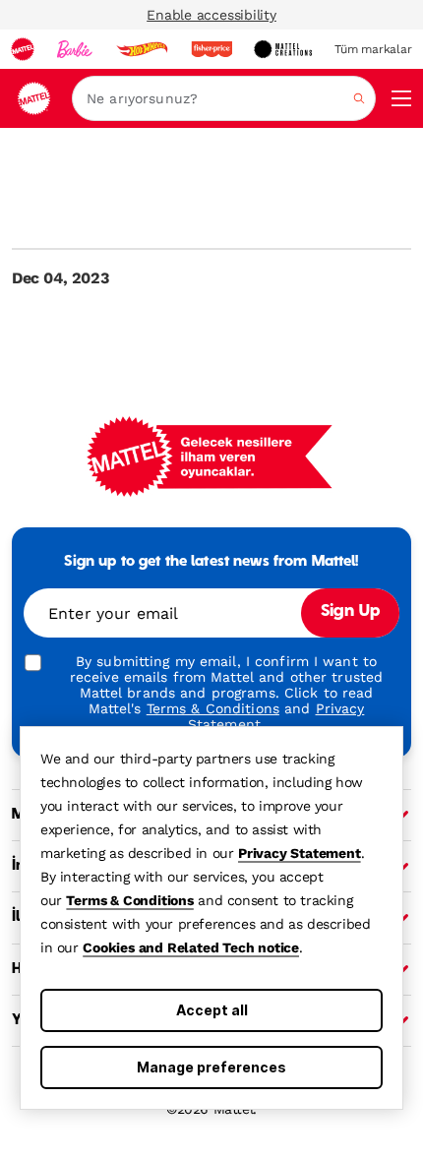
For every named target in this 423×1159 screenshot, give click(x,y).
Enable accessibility (211, 15)
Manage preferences (211, 1067)
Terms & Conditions (129, 900)
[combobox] (224, 98)
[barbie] (74, 49)
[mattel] (22, 49)
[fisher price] (211, 49)
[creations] (283, 49)
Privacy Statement (299, 853)
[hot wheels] (141, 49)
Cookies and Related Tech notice (191, 947)
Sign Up (350, 612)
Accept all (212, 1010)
